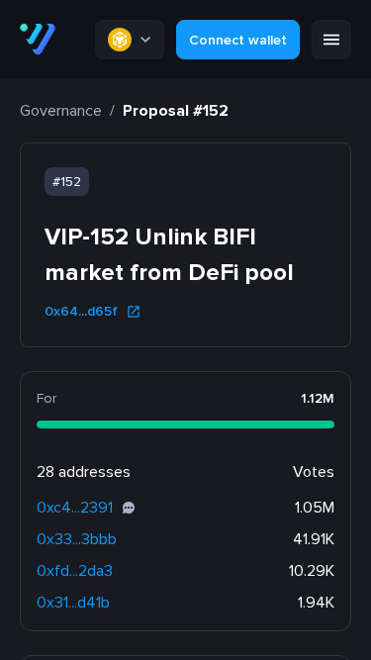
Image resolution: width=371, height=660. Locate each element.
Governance (61, 111)
